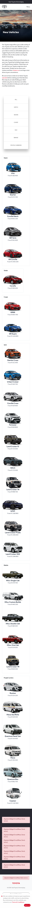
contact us (16, 70)
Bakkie (16, 137)
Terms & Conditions (18, 902)
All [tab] (16, 99)
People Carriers (16, 145)
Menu (28, 7)
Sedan (16, 115)
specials (4, 78)
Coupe (16, 122)
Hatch (16, 107)
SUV (16, 130)
